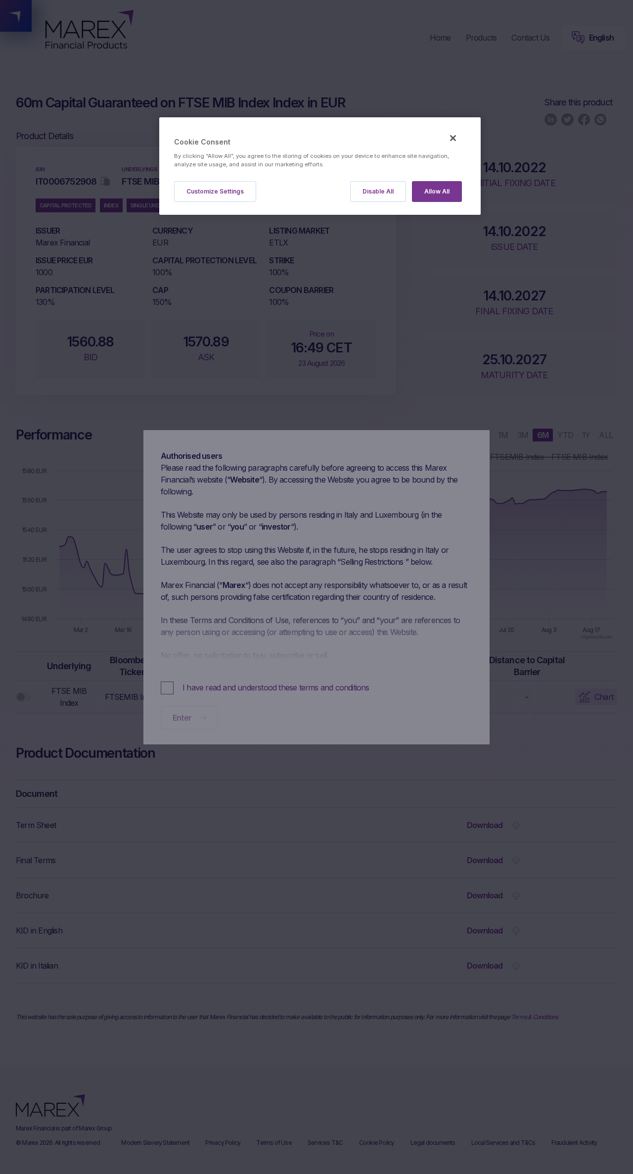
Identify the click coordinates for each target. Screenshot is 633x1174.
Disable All (378, 191)
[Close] (453, 138)
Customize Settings (215, 191)
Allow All (437, 191)
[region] (320, 166)
